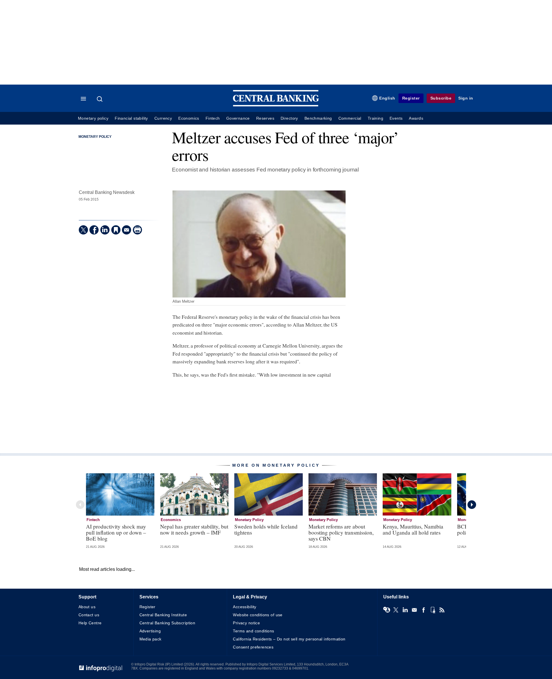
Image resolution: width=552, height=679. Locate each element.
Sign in (465, 98)
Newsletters (414, 609)
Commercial (349, 118)
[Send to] (126, 229)
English (387, 98)
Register (411, 98)
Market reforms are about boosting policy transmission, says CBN (341, 532)
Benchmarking (318, 118)
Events (396, 118)
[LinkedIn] (105, 229)
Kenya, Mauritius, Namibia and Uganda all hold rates (413, 529)
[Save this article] (115, 229)
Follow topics (386, 609)
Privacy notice (246, 623)
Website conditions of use (258, 615)
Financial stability (131, 118)
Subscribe (441, 98)
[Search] (100, 99)
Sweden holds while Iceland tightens (266, 529)
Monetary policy (93, 118)
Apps (432, 609)
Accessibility (244, 606)
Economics (188, 118)
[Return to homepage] (276, 105)
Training (375, 118)
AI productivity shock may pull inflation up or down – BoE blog (116, 532)
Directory (289, 118)
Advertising (150, 631)
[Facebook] (94, 229)
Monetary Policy (95, 137)
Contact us (88, 615)
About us (86, 606)
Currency (163, 118)
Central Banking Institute (163, 615)
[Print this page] (137, 229)
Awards (416, 118)
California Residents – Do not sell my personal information (289, 639)
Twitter (395, 609)
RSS (441, 609)
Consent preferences (253, 647)
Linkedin (405, 609)
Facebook (423, 609)
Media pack (150, 639)
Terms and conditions (253, 631)
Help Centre (90, 623)
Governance (238, 118)
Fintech (213, 118)
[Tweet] (83, 229)
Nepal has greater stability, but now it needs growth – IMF (194, 529)
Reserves (265, 118)
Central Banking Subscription (167, 623)
